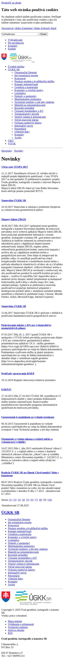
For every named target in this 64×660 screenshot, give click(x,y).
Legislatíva (20, 93)
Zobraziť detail (48, 28)
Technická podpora (18, 627)
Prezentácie (20, 128)
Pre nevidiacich (16, 42)
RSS (10, 633)
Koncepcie (20, 78)
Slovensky (6, 150)
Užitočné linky (22, 131)
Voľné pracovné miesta (26, 119)
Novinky (18, 150)
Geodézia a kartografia (26, 87)
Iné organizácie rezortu (26, 75)
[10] (50, 499)
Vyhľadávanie (15, 39)
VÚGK (12, 143)
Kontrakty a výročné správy (28, 90)
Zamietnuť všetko (31, 28)
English (12, 48)
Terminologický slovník (26, 114)
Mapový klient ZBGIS (13, 219)
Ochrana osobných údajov (28, 122)
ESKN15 (6, 389)
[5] (27, 499)
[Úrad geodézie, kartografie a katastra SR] (16, 61)
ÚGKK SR (14, 69)
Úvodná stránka (16, 66)
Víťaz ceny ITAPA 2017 (14, 166)
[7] (36, 499)
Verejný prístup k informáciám (30, 116)
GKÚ (11, 140)
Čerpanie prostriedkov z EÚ (28, 111)
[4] (23, 499)
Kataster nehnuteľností (26, 84)
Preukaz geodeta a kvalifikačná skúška (34, 81)
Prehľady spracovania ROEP (17, 373)
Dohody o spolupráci (25, 96)
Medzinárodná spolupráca (27, 99)
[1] (10, 499)
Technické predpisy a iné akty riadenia (34, 102)
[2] (14, 499)
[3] (19, 499)
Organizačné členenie (25, 72)
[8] (40, 499)
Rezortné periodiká (24, 108)
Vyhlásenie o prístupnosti (21, 624)
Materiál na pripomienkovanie (29, 105)
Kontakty (13, 45)
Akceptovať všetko (11, 28)
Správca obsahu (16, 630)
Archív (18, 137)
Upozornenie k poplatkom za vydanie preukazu (27, 417)
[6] (32, 499)
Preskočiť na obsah (11, 2)
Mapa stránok (15, 621)
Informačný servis (23, 125)
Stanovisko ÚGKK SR (13, 200)
